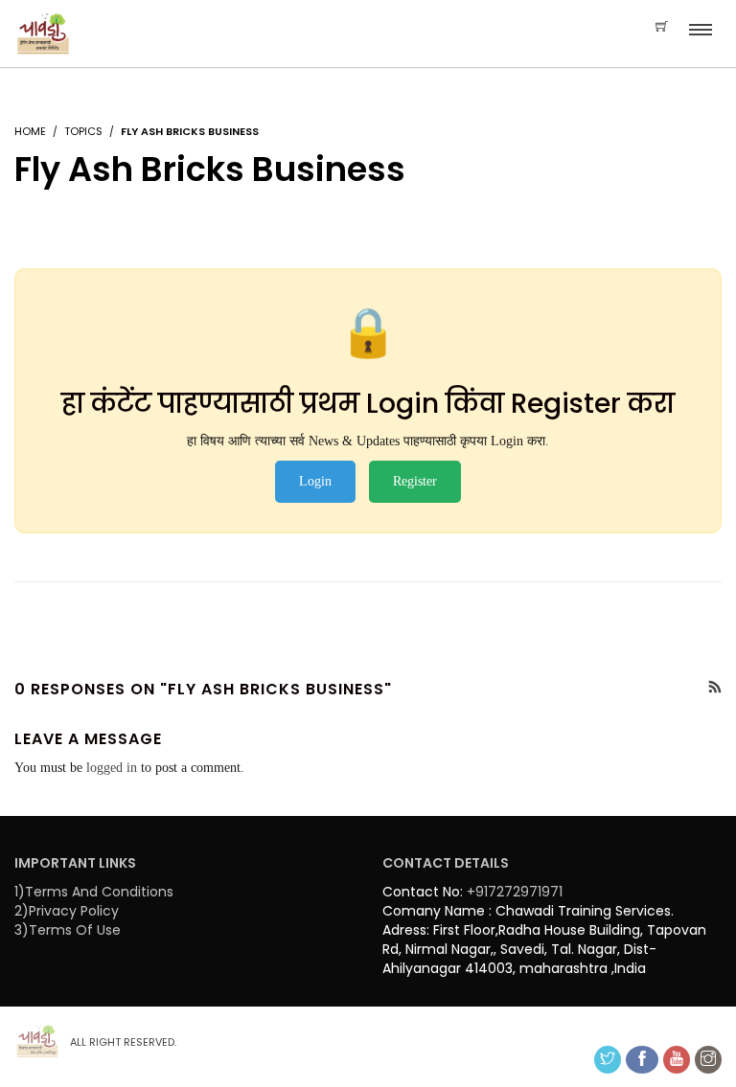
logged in (111, 767)
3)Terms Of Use (67, 930)
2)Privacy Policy (66, 910)
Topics (83, 131)
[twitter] (607, 1060)
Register (415, 481)
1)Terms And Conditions (93, 891)
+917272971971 (515, 891)
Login (315, 481)
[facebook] (642, 1060)
